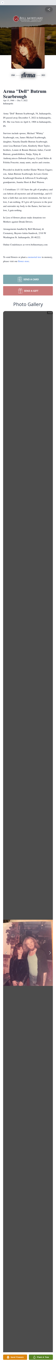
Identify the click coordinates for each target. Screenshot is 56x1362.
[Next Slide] (50, 952)
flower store (23, 261)
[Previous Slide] (6, 952)
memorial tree (34, 257)
